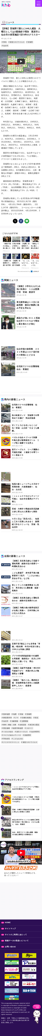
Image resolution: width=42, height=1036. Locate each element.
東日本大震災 (34, 725)
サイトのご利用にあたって (16, 935)
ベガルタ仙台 (8, 732)
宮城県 (30, 42)
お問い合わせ (10, 947)
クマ (16, 718)
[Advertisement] (21, 339)
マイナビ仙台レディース (12, 735)
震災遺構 (6, 728)
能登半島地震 (18, 728)
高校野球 (27, 735)
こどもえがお (18, 739)
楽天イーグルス (22, 732)
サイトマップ (10, 928)
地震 (14, 714)
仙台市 (5, 46)
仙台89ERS (35, 732)
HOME (8, 922)
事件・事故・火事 (9, 725)
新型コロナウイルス (16, 42)
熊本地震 (6, 714)
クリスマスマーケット (11, 742)
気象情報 (14, 721)
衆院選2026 (7, 718)
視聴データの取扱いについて (17, 941)
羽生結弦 (6, 739)
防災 (36, 718)
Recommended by (24, 271)
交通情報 (24, 721)
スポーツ (29, 728)
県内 (5, 42)
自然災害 (22, 725)
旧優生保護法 (26, 718)
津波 (21, 714)
